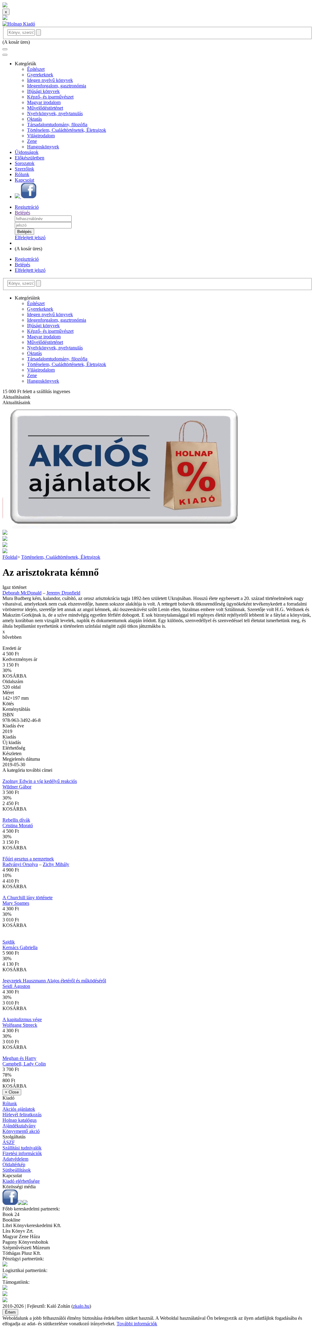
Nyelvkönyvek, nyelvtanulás (55, 113)
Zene (32, 141)
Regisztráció (27, 207)
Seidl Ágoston (16, 986)
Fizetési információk (22, 1153)
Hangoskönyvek (43, 146)
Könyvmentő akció (21, 1131)
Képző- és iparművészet (50, 96)
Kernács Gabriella (20, 947)
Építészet (36, 69)
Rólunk (22, 174)
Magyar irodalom (44, 102)
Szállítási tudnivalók (22, 1147)
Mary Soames (15, 903)
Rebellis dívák (16, 820)
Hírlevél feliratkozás (22, 1114)
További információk (137, 1323)
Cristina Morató (17, 825)
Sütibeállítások (16, 1170)
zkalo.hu (81, 1306)
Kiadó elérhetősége (21, 1181)
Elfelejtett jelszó (30, 237)
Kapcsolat (24, 180)
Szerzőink (24, 168)
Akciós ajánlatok (18, 1109)
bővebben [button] (12, 637)
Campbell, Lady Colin (24, 1063)
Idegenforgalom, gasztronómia (56, 85)
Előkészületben (29, 157)
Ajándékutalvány (19, 1125)
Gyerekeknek (40, 74)
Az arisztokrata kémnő (50, 572)
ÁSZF (8, 1142)
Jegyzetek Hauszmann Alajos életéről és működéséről (54, 980)
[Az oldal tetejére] (4, 5)
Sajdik (8, 941)
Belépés (22, 212)
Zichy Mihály (56, 864)
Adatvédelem (15, 1159)
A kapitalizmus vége (22, 1019)
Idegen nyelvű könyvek (50, 80)
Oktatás (34, 119)
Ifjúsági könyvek (43, 91)
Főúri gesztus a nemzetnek (28, 858)
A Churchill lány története (27, 897)
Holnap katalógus (19, 1120)
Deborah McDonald (22, 592)
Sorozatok (24, 163)
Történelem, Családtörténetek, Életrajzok (66, 130)
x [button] (3, 631)
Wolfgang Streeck (19, 1025)
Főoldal (9, 557)
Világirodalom (41, 135)
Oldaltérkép (13, 1164)
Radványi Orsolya (20, 864)
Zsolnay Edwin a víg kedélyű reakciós (39, 781)
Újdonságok (26, 152)
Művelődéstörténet (45, 108)
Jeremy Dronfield (63, 592)
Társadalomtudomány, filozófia (57, 124)
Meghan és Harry (19, 1058)
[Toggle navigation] (4, 49)
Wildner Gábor (16, 786)
